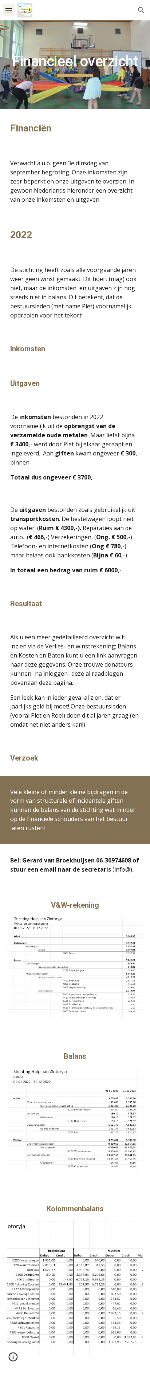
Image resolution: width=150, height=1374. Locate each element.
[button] (8, 10)
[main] (75, 65)
